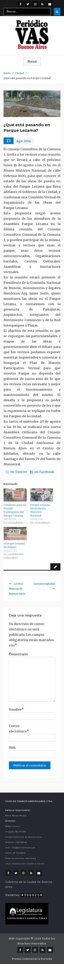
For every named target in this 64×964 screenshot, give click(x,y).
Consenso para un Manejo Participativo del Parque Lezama (15, 510)
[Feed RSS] (42, 4)
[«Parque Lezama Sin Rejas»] (15, 533)
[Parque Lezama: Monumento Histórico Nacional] (41, 494)
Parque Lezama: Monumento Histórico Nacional (40, 510)
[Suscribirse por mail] (50, 4)
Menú (32, 61)
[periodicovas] (35, 4)
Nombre (16, 709)
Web (12, 748)
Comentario (18, 654)
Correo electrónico (18, 728)
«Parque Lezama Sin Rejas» (14, 545)
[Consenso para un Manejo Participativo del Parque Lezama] (15, 494)
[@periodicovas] (20, 4)
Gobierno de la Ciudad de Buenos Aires (28, 884)
